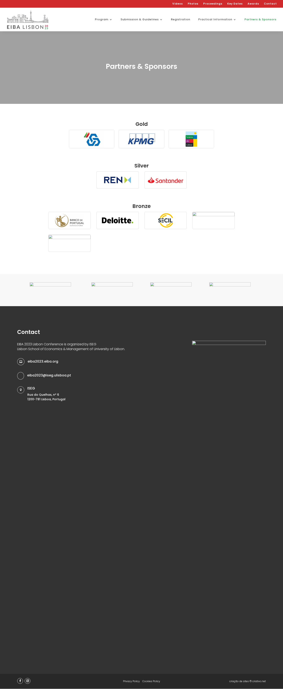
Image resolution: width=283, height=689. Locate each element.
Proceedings (212, 3)
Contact (270, 3)
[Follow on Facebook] (20, 681)
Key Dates (235, 3)
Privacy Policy (131, 681)
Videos (177, 3)
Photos (193, 3)
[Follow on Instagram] (27, 681)
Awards (253, 3)
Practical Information (215, 19)
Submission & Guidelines (140, 19)
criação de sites (239, 681)
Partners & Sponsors (260, 19)
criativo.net (259, 681)
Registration (180, 19)
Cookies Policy (151, 681)
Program (101, 19)
